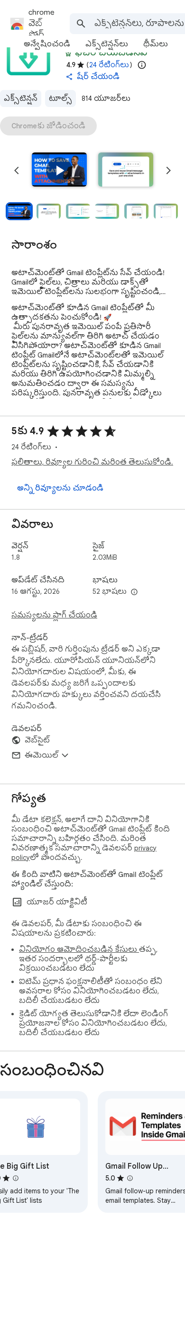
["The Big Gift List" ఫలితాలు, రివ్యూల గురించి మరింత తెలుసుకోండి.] (15, 1178)
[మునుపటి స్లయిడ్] (16, 170)
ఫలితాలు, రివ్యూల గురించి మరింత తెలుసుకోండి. (92, 462)
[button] (59, 170)
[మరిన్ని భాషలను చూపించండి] (134, 592)
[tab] (47, 44)
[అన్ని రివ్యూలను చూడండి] (60, 488)
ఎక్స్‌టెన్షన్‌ (20, 98)
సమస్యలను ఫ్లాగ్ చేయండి (54, 615)
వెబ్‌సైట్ (37, 740)
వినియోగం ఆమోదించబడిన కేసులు (79, 949)
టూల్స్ (60, 98)
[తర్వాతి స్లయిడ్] (168, 170)
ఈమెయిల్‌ (41, 755)
